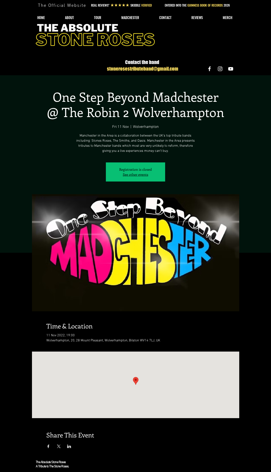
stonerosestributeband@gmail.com (142, 69)
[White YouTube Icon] (231, 69)
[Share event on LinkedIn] (69, 446)
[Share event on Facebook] (48, 446)
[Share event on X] (59, 446)
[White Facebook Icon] (209, 69)
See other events (135, 174)
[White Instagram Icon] (220, 69)
